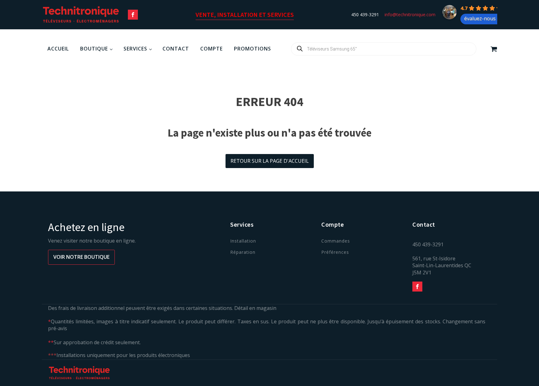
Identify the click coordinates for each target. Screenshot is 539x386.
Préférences (335, 252)
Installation (243, 241)
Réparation (242, 252)
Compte (211, 48)
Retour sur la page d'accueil (270, 160)
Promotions (252, 48)
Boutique (94, 48)
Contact (176, 48)
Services (135, 48)
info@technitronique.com (410, 14)
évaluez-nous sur (484, 18)
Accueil (58, 48)
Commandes (335, 241)
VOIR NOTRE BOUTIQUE (81, 256)
